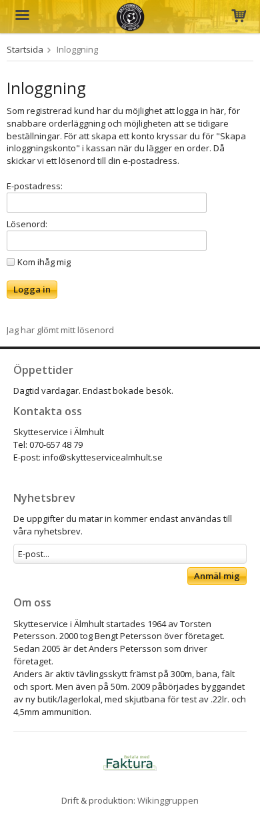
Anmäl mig (217, 576)
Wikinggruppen (168, 800)
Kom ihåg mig (44, 262)
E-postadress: (35, 186)
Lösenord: (27, 224)
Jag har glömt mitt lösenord (60, 330)
